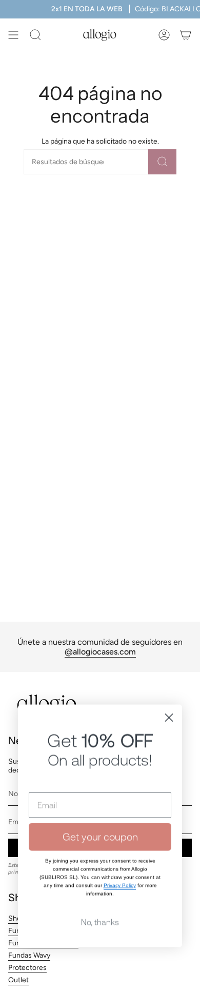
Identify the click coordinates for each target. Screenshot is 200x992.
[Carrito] (185, 35)
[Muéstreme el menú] (13, 35)
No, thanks (100, 906)
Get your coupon (100, 821)
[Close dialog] (169, 702)
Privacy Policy (120, 869)
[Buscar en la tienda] (162, 161)
